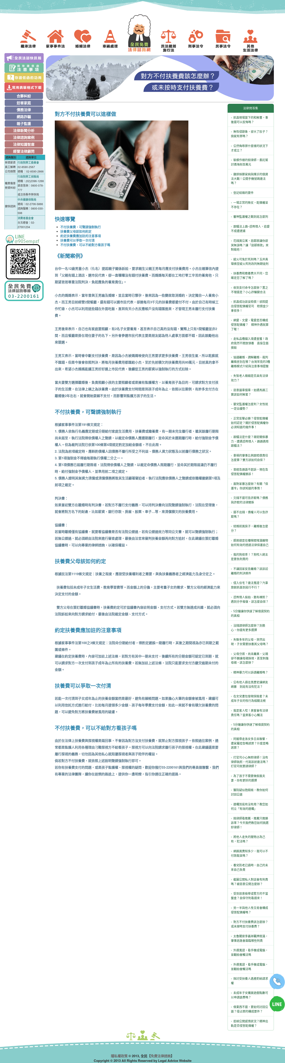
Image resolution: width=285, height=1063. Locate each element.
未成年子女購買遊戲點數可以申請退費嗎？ (249, 995)
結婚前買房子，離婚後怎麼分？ (249, 528)
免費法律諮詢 (161, 1055)
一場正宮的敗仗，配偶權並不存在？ (249, 205)
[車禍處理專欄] (113, 41)
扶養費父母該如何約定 (76, 231)
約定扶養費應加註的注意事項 (80, 235)
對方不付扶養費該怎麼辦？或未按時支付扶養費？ (249, 924)
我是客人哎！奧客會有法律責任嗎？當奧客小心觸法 (249, 713)
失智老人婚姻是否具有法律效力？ (249, 378)
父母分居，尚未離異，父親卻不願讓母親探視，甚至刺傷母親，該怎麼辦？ (250, 658)
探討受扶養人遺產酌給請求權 (249, 981)
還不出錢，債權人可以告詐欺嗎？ (249, 514)
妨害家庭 (24, 102)
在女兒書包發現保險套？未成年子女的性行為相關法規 (249, 698)
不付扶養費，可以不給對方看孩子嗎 (85, 244)
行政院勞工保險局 (28, 177)
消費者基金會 (26, 218)
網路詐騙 (24, 116)
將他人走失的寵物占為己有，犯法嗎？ (248, 839)
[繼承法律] (31, 41)
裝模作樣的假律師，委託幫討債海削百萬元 (249, 162)
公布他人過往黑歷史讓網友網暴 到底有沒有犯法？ (249, 684)
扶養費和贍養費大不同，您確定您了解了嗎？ (249, 275)
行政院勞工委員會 (28, 162)
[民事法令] (226, 41)
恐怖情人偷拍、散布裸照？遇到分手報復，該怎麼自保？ (250, 599)
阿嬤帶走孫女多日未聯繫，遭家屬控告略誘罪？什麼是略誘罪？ (250, 743)
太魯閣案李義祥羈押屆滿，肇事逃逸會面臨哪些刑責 (249, 938)
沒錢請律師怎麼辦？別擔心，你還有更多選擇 (248, 628)
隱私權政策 (119, 1055)
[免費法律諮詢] (143, 33)
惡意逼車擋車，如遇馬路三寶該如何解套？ (249, 392)
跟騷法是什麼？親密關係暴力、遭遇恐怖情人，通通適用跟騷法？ (250, 441)
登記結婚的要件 (243, 192)
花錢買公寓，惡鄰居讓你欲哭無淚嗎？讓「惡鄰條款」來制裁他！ (250, 245)
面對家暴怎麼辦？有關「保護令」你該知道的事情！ (249, 486)
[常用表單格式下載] (24, 87)
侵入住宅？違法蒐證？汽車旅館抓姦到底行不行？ (249, 585)
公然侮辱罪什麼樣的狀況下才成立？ (249, 148)
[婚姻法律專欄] (86, 41)
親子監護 (24, 123)
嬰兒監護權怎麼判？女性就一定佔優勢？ (249, 406)
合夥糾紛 (24, 95)
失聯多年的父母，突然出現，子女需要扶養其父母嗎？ (250, 642)
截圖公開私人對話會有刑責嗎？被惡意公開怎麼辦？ (249, 882)
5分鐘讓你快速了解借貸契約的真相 (250, 613)
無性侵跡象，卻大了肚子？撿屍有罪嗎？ (249, 134)
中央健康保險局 (27, 200)
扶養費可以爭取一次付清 (77, 240)
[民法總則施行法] (171, 41)
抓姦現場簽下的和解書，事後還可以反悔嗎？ (249, 120)
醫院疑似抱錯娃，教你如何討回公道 (249, 792)
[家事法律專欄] (58, 41)
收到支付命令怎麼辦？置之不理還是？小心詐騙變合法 (249, 290)
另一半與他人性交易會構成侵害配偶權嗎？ (249, 910)
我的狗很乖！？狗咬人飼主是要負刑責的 (249, 557)
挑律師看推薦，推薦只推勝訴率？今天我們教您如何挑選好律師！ (250, 823)
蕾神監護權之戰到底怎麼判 (250, 216)
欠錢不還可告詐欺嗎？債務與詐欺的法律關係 (249, 500)
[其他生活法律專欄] (253, 41)
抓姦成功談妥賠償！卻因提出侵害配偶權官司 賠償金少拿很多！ (250, 306)
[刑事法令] (199, 41)
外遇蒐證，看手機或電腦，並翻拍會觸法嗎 (249, 952)
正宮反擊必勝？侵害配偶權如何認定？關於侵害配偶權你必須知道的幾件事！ (250, 423)
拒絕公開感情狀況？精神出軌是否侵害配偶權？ (249, 1023)
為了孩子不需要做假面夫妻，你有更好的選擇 (248, 778)
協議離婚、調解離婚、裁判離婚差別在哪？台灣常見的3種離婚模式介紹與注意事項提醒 (250, 362)
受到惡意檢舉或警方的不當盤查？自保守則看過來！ (249, 896)
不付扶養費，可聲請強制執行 (80, 227)
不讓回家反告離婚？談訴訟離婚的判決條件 (249, 571)
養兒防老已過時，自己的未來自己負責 (249, 867)
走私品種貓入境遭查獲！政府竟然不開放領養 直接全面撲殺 (250, 343)
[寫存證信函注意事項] (24, 68)
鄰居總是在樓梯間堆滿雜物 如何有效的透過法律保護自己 (251, 543)
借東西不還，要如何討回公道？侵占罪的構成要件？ (249, 1009)
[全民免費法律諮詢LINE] (24, 257)
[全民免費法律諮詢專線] (24, 291)
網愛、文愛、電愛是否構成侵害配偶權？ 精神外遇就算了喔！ (250, 324)
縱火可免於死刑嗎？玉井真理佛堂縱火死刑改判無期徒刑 (250, 261)
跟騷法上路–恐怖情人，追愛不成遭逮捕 (250, 229)
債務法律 (24, 109)
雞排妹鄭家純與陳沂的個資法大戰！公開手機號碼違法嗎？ (249, 179)
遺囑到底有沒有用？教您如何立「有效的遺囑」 (249, 806)
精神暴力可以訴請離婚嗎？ (250, 672)
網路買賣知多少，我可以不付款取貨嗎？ (249, 853)
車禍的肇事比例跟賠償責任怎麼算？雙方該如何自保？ (249, 458)
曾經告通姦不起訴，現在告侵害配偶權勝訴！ (249, 472)
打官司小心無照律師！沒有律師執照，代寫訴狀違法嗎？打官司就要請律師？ (250, 762)
